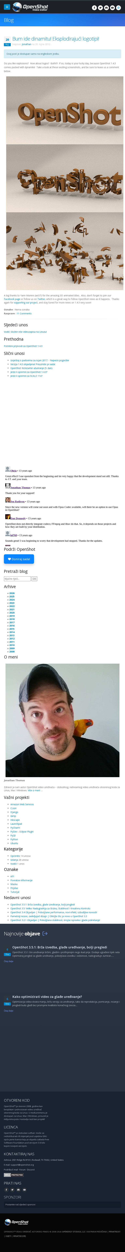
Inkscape (15, 819)
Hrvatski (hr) (19, 1236)
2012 (11, 638)
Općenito (15, 855)
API (12, 876)
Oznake (11, 869)
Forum (22, 1169)
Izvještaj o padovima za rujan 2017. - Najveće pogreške (39, 360)
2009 (11, 648)
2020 (11, 612)
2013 (11, 635)
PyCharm (15, 827)
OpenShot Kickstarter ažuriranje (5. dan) (31, 368)
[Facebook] (94, 7)
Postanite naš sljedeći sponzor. (21, 1204)
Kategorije (13, 849)
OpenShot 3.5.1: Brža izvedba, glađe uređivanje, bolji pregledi (42, 904)
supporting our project (26, 302)
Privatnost (114, 1231)
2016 (11, 625)
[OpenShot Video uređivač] (16, 1222)
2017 (11, 622)
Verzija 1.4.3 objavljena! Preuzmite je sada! (32, 364)
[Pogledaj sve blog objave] (44, 933)
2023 (11, 602)
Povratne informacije (21, 880)
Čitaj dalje (8, 961)
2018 (11, 619)
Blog (9, 19)
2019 (11, 615)
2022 (11, 606)
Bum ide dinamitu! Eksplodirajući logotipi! (55, 38)
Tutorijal (14, 891)
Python (14, 839)
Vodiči (13, 863)
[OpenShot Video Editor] (29, 6)
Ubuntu (14, 843)
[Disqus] (62, 421)
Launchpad (16, 823)
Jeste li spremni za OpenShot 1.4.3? (28, 371)
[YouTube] (112, 7)
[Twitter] (100, 7)
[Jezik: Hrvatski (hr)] (118, 7)
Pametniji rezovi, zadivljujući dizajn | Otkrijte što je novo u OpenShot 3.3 (48, 916)
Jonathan (26, 44)
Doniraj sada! (20, 559)
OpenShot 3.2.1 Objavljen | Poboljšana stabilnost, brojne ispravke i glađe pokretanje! (55, 920)
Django (14, 812)
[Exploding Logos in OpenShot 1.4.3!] (64, 183)
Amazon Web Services (22, 804)
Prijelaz (14, 888)
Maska (13, 884)
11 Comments (24, 313)
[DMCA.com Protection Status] (14, 1175)
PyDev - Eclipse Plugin (22, 831)
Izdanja (14, 859)
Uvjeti (8, 1236)
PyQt (13, 835)
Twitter (41, 299)
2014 (11, 632)
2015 (11, 628)
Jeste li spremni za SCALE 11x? (26, 375)
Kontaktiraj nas (19, 1153)
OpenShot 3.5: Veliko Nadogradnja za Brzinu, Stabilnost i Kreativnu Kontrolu (50, 908)
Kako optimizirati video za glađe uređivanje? (47, 996)
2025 (11, 596)
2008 (11, 651)
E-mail (15, 1169)
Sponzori (12, 1197)
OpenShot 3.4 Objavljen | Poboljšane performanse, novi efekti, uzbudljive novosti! (53, 912)
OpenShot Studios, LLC (73, 1231)
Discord (31, 1169)
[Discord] (106, 7)
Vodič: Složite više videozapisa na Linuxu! (25, 331)
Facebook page (12, 299)
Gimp (13, 816)
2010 (11, 645)
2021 (11, 609)
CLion (13, 808)
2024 (11, 599)
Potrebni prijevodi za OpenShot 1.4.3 (23, 346)
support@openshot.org (22, 1164)
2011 (11, 641)
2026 (11, 593)
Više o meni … (35, 790)
